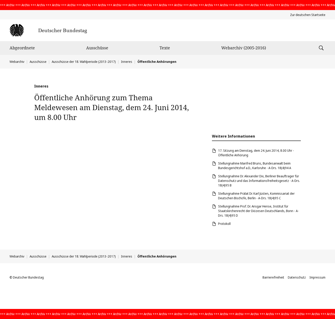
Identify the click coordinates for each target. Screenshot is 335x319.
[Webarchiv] (48, 30)
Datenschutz (297, 277)
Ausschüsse (97, 48)
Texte (165, 48)
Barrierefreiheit (273, 277)
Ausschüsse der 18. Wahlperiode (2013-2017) (84, 61)
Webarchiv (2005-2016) (243, 48)
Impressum (317, 277)
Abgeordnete (22, 48)
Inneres (126, 61)
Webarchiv (17, 61)
